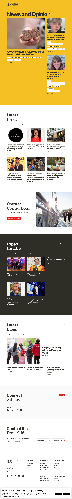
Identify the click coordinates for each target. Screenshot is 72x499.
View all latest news (61, 114)
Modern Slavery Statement (59, 476)
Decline (58, 493)
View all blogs (62, 324)
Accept (66, 493)
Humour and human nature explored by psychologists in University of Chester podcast (15, 148)
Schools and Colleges (44, 471)
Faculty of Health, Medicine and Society (55, 44)
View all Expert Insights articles (59, 243)
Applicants (42, 463)
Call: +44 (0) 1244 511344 (58, 437)
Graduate (49, 86)
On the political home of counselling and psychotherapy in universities (14, 302)
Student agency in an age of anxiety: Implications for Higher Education (36, 301)
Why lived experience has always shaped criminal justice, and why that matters (56, 259)
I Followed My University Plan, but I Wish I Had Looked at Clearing (35, 369)
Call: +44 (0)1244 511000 (58, 441)
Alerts (28, 474)
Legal (55, 469)
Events (28, 469)
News (28, 467)
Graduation (50, 46)
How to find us (30, 463)
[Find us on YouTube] (21, 410)
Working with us (57, 482)
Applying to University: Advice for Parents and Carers (52, 350)
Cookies (55, 465)
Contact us (29, 465)
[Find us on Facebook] (8, 410)
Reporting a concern (44, 480)
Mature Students (56, 86)
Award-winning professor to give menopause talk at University (35, 147)
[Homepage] (12, 4)
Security (55, 484)
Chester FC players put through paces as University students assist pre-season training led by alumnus (35, 178)
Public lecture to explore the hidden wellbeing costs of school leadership (56, 147)
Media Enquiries (43, 441)
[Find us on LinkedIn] (23, 476)
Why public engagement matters (15, 275)
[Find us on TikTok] (16, 410)
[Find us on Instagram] (12, 410)
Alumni (49, 80)
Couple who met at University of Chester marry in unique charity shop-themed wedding (14, 177)
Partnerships (56, 480)
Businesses (42, 476)
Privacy (55, 467)
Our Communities (44, 478)
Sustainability (56, 478)
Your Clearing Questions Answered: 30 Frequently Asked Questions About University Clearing (55, 370)
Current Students (43, 465)
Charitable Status (57, 471)
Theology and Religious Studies (53, 90)
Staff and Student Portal (31, 471)
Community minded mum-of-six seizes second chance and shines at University (56, 75)
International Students (44, 467)
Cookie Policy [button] (29, 494)
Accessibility (56, 463)
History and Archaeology (35, 57)
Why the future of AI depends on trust (33, 275)
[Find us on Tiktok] (15, 476)
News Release (10, 59)
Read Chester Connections (14, 218)
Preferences (50, 493)
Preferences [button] (16, 496)
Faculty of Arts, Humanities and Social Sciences (20, 57)
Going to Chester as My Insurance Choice (16, 368)
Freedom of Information (59, 474)
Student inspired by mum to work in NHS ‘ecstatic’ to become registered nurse (56, 37)
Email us (43, 437)
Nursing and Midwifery (52, 48)
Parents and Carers (44, 469)
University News (17, 59)
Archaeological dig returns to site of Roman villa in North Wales (25, 53)
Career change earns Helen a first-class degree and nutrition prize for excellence (56, 177)
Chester (9, 57)
